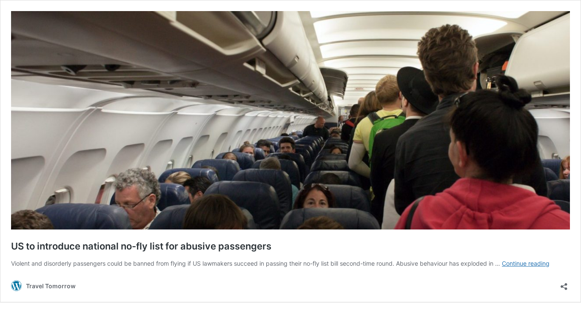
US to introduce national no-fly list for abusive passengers (141, 246)
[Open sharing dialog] (564, 283)
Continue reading (526, 263)
